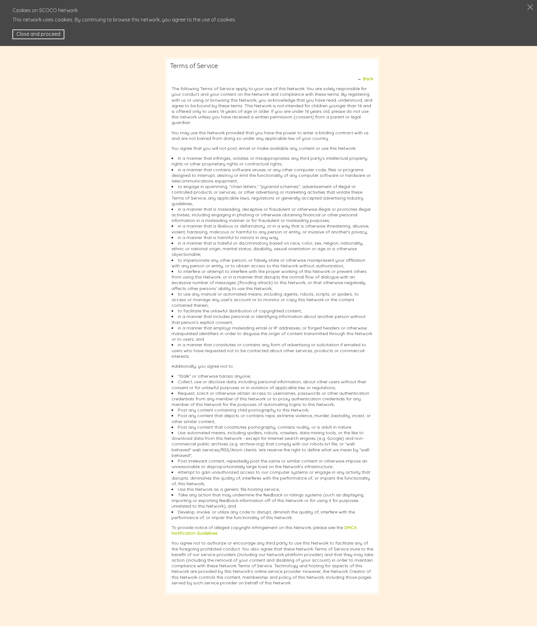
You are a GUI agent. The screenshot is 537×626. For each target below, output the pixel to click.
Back (368, 78)
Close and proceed (38, 34)
